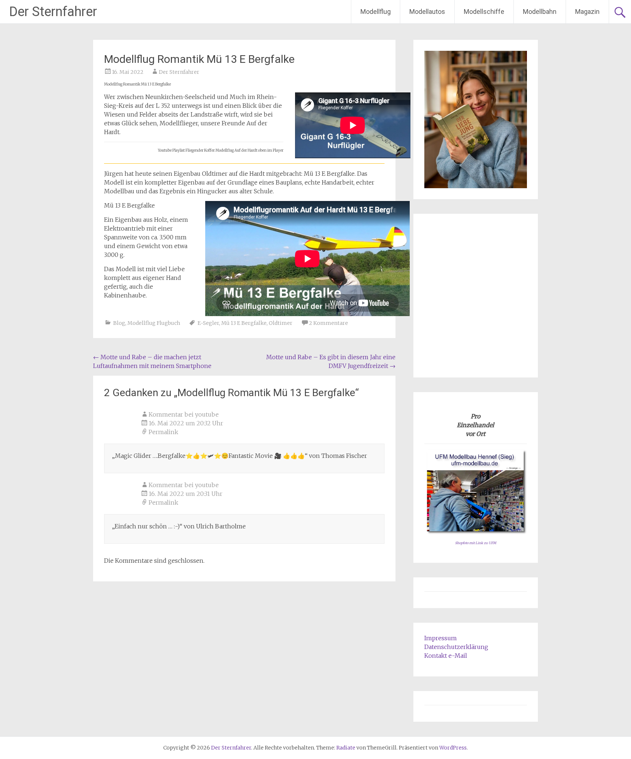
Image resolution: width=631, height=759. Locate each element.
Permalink (163, 432)
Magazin (587, 11)
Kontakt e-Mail (445, 655)
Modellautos (427, 11)
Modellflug (375, 11)
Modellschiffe (484, 11)
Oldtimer (280, 323)
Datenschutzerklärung (456, 646)
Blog (119, 323)
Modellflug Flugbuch (153, 323)
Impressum (440, 638)
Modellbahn (540, 11)
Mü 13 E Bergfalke (244, 323)
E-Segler (208, 323)
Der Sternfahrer (53, 11)
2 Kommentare (328, 323)
